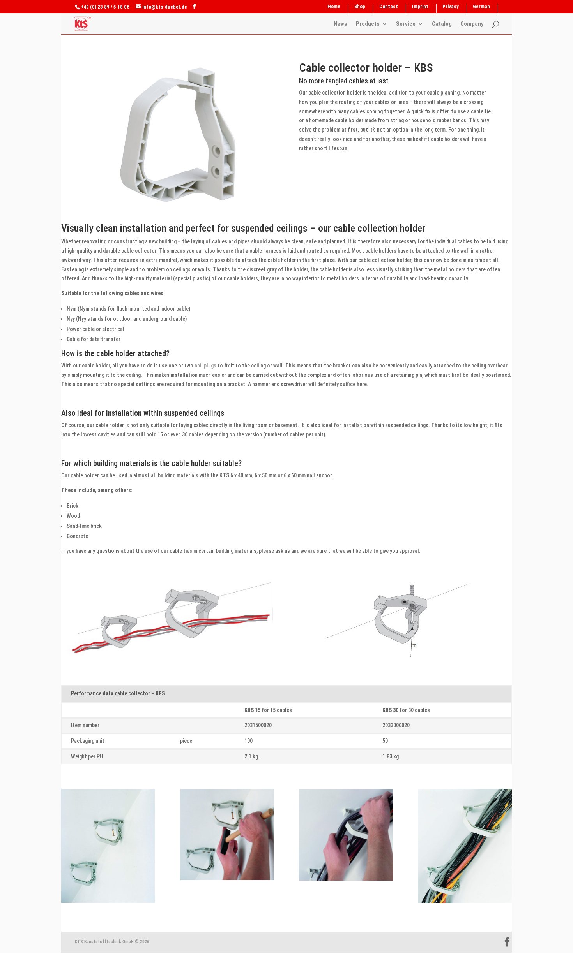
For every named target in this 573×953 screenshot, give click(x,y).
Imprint (420, 6)
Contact (388, 6)
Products (368, 24)
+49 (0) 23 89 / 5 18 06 (105, 7)
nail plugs (205, 365)
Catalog (442, 24)
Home (333, 6)
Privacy (450, 6)
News (340, 24)
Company (472, 24)
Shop (359, 6)
